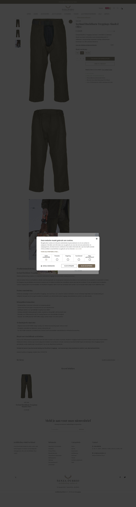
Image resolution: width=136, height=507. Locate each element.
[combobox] (97, 238)
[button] (68, 251)
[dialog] (68, 253)
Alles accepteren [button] (86, 266)
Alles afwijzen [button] (69, 266)
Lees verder (78, 249)
